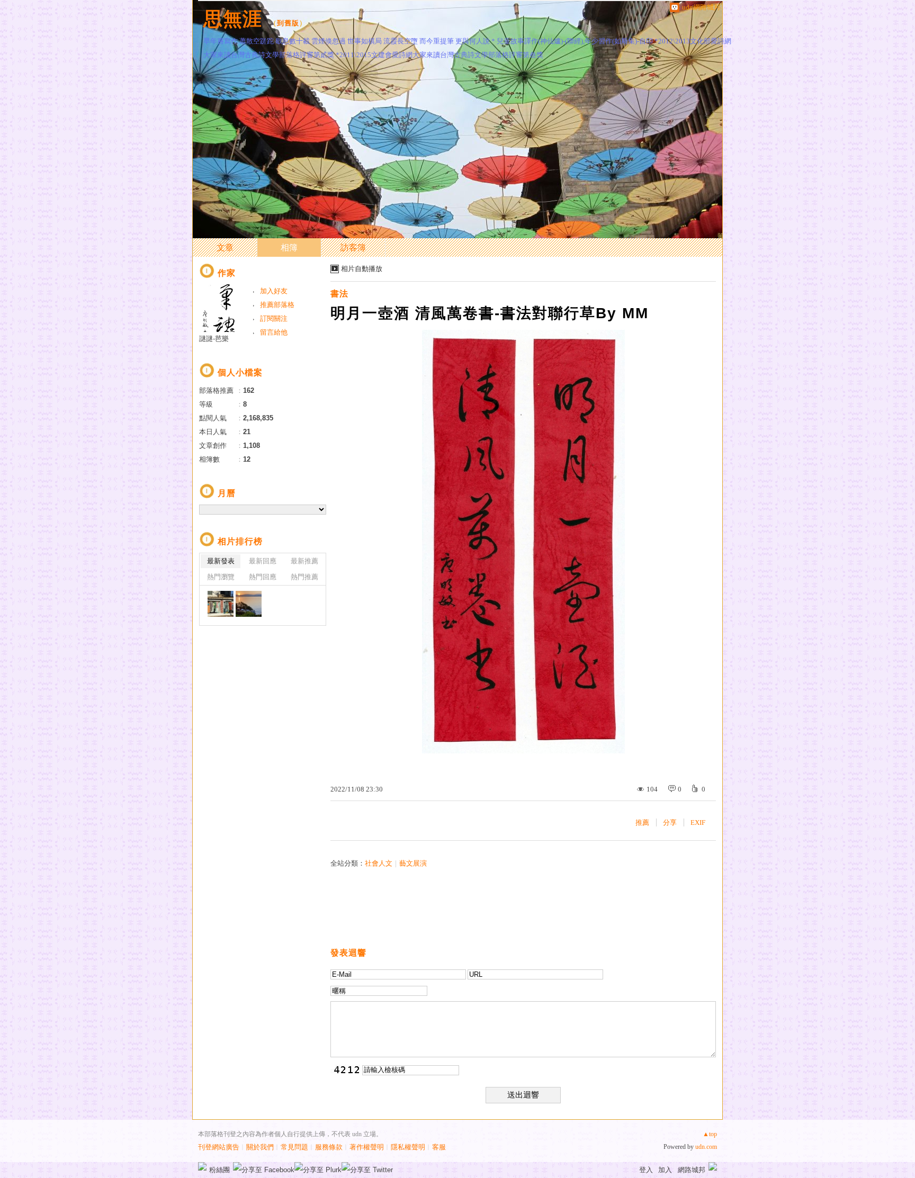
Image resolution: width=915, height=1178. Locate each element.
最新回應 (262, 561)
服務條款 (329, 1147)
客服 (439, 1147)
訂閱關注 (274, 318)
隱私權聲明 (408, 1147)
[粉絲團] (202, 1166)
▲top (710, 1134)
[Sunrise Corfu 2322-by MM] (249, 604)
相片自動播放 (361, 269)
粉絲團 (219, 1170)
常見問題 (294, 1147)
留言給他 (274, 332)
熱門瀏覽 (221, 577)
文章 (225, 247)
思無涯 (232, 19)
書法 (339, 293)
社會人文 (378, 863)
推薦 (642, 822)
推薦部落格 (277, 305)
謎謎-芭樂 (214, 339)
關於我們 (260, 1147)
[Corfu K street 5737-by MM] (221, 604)
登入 (646, 1170)
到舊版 (288, 23)
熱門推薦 (304, 577)
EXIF (697, 822)
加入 (665, 1170)
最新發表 (221, 561)
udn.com (706, 1146)
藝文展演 (413, 863)
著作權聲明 (366, 1147)
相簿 (289, 247)
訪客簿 (353, 247)
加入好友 (274, 291)
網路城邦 (691, 1170)
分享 (670, 822)
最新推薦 (304, 561)
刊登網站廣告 (218, 1147)
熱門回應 (262, 577)
